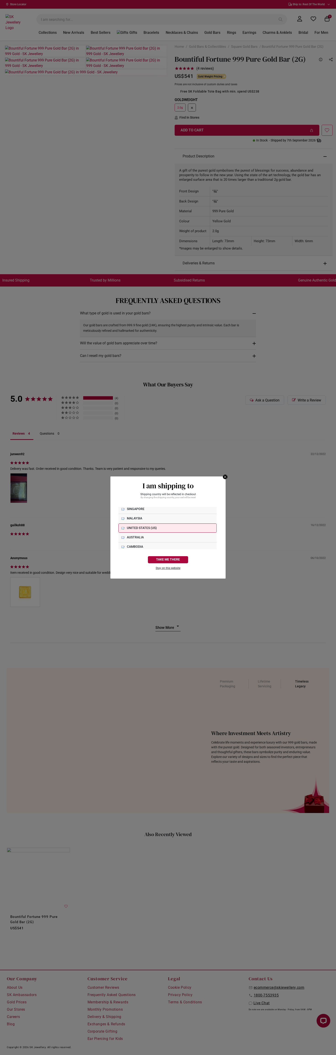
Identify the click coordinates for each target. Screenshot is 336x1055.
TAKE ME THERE (168, 559)
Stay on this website (168, 568)
